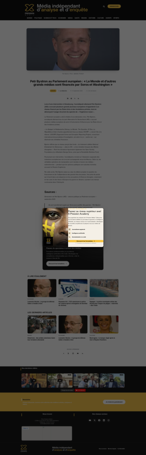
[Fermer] (101, 210)
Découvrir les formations (85, 241)
